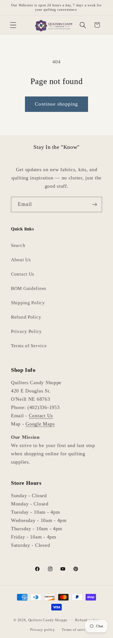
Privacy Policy (26, 331)
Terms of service (75, 630)
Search (18, 245)
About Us (21, 259)
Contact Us (22, 274)
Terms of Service (29, 345)
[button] (13, 25)
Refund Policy (26, 317)
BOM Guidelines (28, 288)
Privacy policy (42, 630)
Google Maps (40, 424)
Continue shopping (56, 104)
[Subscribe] (94, 204)
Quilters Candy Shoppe (48, 620)
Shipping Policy (28, 302)
